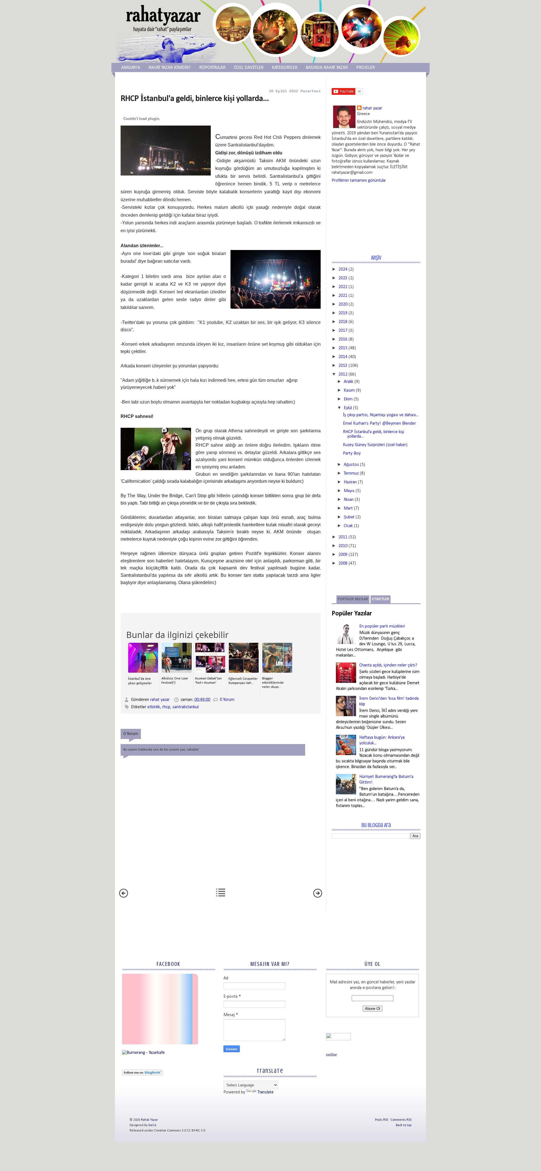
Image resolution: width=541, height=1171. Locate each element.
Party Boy (352, 453)
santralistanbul (185, 707)
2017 (342, 330)
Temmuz (351, 473)
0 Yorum (227, 700)
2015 (342, 348)
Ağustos (351, 464)
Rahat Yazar (149, 1120)
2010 (342, 546)
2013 (342, 365)
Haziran (350, 482)
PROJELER (365, 67)
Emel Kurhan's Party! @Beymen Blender (379, 423)
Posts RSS (381, 1120)
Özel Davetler (248, 67)
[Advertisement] (374, 884)
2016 (342, 339)
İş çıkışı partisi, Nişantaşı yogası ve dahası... (380, 415)
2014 (342, 357)
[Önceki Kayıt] (317, 896)
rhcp (166, 707)
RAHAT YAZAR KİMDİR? (169, 67)
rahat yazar (160, 700)
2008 (342, 563)
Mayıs (349, 491)
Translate (266, 1092)
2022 (342, 287)
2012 (342, 374)
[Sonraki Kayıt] (123, 896)
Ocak (348, 526)
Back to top (403, 1125)
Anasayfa (130, 67)
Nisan (349, 499)
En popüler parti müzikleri (382, 626)
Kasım (349, 390)
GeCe (152, 1125)
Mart (348, 508)
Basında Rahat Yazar (327, 67)
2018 (342, 322)
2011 (342, 537)
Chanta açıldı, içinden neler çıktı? (388, 665)
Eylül (348, 408)
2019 (342, 313)
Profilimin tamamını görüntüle (359, 180)
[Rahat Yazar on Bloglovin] (142, 1074)
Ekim (348, 399)
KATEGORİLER (284, 67)
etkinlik (153, 707)
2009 (342, 554)
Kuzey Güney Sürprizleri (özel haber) (375, 445)
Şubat (349, 517)
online (331, 1054)
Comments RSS (401, 1120)
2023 (342, 278)
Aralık (348, 382)
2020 (342, 304)
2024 (342, 269)
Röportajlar (212, 67)
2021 (342, 295)
